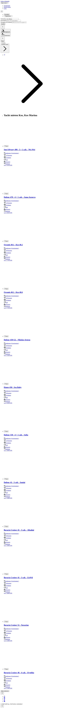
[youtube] (4, 701)
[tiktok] (4, 699)
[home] (4, 55)
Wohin (2, 19)
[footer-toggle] (2, 706)
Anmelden (6, 14)
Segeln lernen (7, 7)
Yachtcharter (7, 5)
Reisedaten (3, 20)
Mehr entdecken (5, 691)
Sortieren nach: (4, 44)
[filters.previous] (3, 27)
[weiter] (3, 38)
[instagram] (4, 696)
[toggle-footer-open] (2, 693)
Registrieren (8, 16)
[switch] (6, 146)
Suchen (3, 24)
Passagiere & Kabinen (6, 22)
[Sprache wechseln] (2, 11)
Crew (5, 8)
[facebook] (4, 698)
